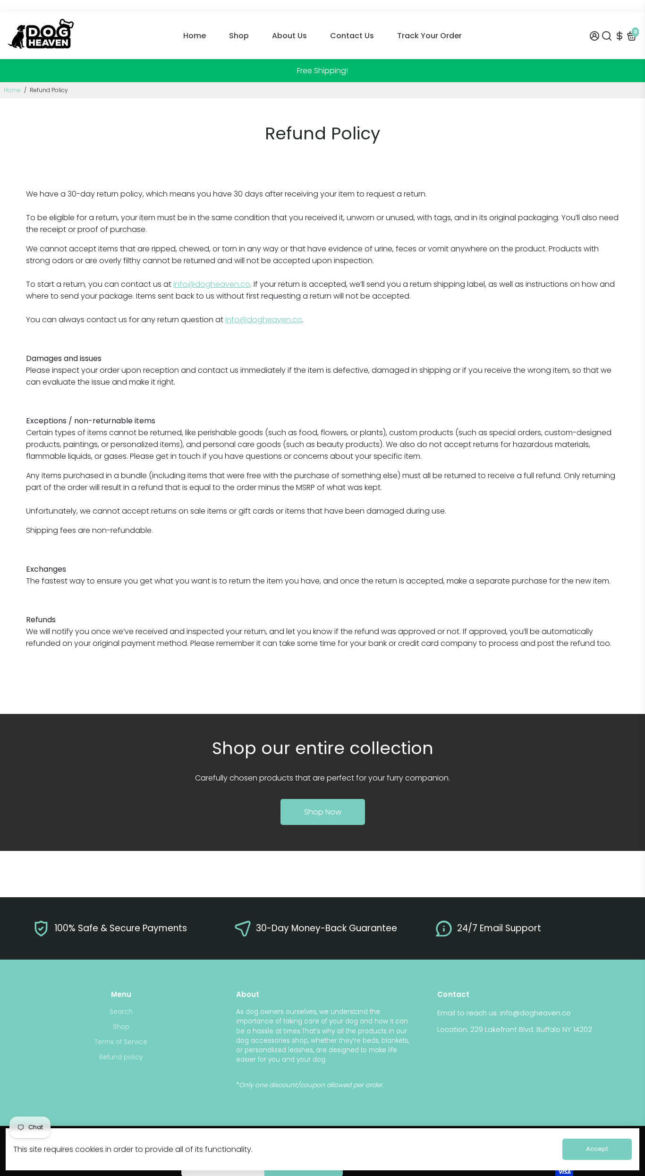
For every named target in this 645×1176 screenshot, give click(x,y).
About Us (289, 35)
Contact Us (352, 35)
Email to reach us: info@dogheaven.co (504, 1013)
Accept (597, 1148)
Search (121, 1011)
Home (194, 35)
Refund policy (121, 1057)
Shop (239, 35)
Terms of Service (120, 1042)
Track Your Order (429, 35)
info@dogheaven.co (211, 284)
